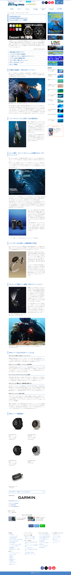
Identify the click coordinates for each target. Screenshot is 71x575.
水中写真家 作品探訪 (13, 537)
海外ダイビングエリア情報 (30, 538)
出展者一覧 (11, 557)
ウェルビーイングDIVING (14, 545)
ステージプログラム (13, 562)
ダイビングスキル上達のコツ (44, 534)
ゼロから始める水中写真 (13, 541)
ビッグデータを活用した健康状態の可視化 (17, 58)
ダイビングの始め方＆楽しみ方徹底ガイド (31, 543)
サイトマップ (55, 542)
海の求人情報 (41, 547)
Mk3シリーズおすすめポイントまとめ (16, 62)
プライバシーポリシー (57, 541)
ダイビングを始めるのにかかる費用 (31, 550)
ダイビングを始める (43, 9)
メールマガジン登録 (56, 536)
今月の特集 (11, 534)
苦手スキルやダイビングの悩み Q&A (16, 539)
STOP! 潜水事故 (12, 542)
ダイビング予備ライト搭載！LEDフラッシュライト (19, 60)
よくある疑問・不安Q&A (29, 552)
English (33, 1)
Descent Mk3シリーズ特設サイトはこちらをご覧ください (20, 491)
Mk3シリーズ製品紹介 (14, 64)
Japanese (28, 1)
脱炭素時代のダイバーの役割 (14, 549)
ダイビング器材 (11, 12)
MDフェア (10, 551)
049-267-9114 (13, 504)
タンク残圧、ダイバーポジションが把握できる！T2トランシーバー (22, 56)
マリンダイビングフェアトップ (15, 552)
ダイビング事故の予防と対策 (44, 536)
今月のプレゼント (56, 534)
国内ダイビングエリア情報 (30, 536)
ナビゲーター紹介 (12, 554)
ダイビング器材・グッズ (43, 539)
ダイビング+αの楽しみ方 (43, 545)
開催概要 (11, 556)
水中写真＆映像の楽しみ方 (44, 537)
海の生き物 (41, 544)
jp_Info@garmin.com (15, 506)
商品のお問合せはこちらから (14, 500)
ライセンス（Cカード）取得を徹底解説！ (31, 546)
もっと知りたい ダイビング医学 (15, 544)
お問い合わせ (55, 539)
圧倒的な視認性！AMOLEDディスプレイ (17, 52)
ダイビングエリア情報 (35, 9)
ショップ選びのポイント (29, 547)
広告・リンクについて (57, 537)
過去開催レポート (12, 559)
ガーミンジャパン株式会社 (13, 503)
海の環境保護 (11, 547)
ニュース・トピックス (27, 9)
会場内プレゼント (12, 564)
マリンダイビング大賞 (13, 536)
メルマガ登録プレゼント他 (59, 9)
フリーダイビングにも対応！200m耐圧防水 (17, 54)
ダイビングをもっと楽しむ (51, 9)
